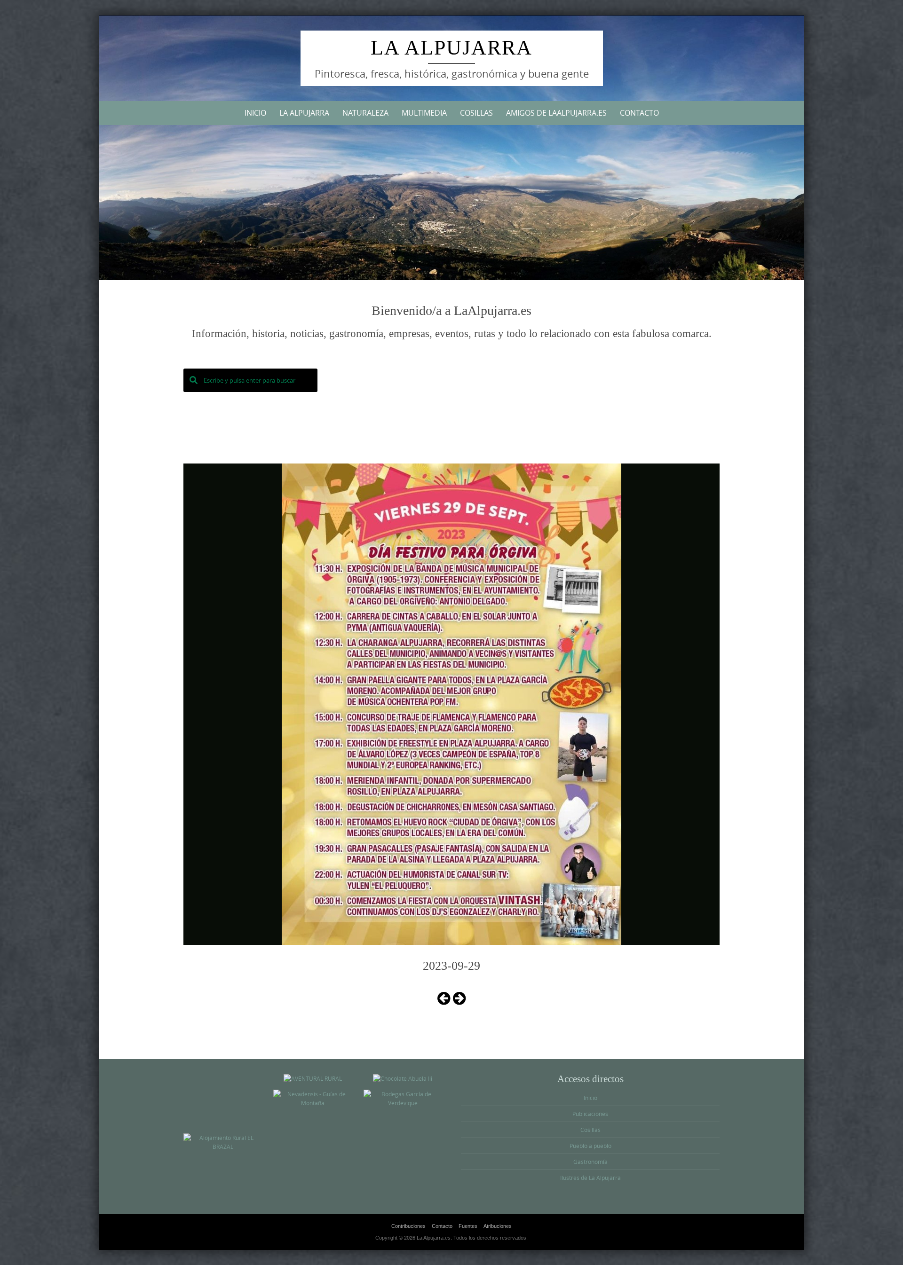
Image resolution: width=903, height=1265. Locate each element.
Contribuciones (408, 1226)
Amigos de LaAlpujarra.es (556, 113)
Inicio (255, 113)
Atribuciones (497, 1226)
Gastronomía (590, 1161)
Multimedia (424, 113)
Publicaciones (590, 1113)
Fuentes (468, 1226)
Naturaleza (365, 113)
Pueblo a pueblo (590, 1145)
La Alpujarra (451, 47)
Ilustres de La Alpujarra (590, 1177)
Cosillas (476, 113)
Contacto (639, 113)
